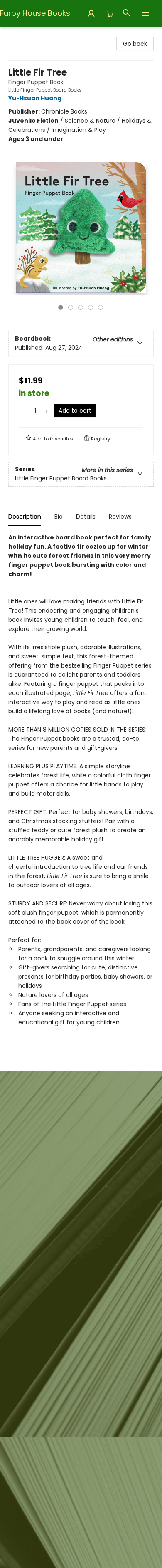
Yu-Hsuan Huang (34, 98)
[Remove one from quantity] (24, 410)
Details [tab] (86, 516)
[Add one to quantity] (46, 410)
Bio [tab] (58, 516)
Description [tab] (24, 516)
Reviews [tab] (120, 516)
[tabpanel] (81, 792)
